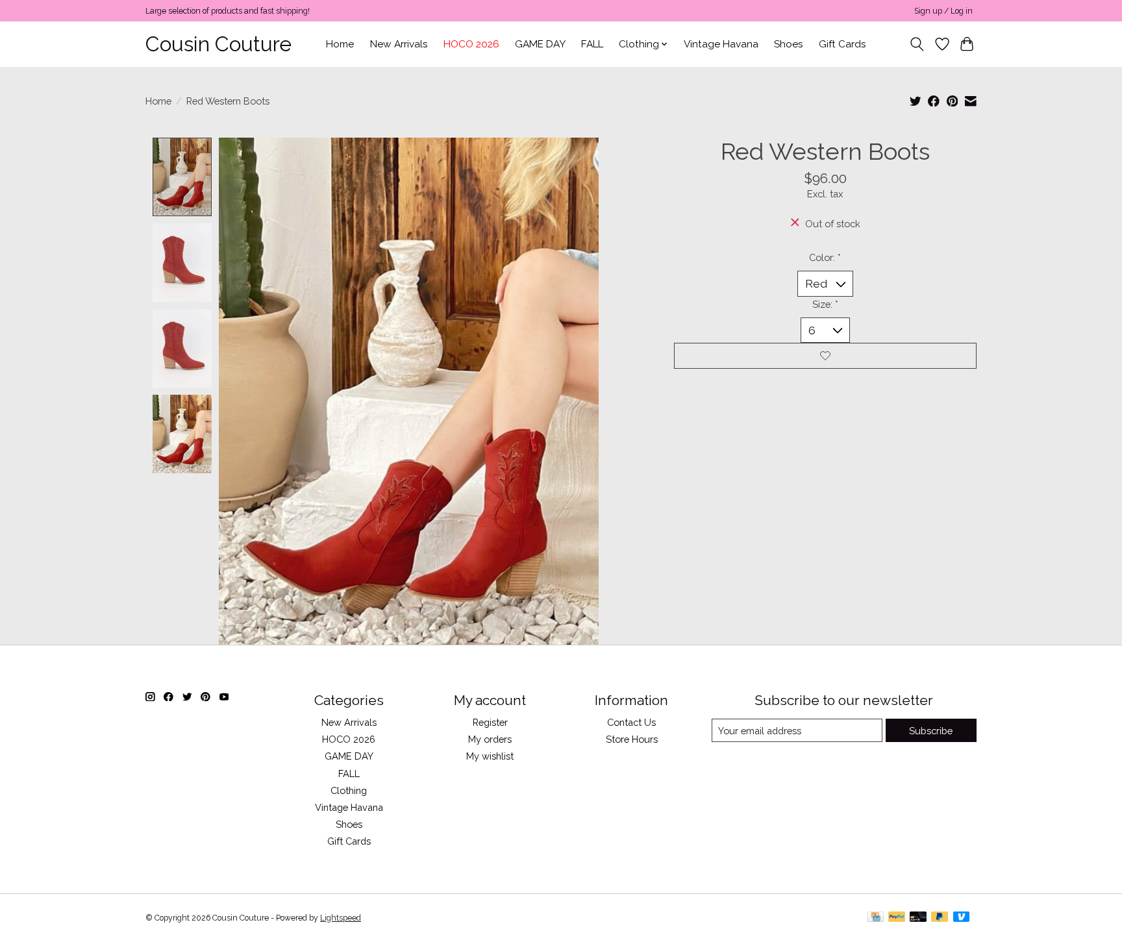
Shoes (788, 44)
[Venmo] (961, 917)
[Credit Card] (875, 917)
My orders (490, 739)
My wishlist (490, 756)
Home (340, 44)
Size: (825, 304)
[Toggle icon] (917, 44)
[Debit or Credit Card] (918, 917)
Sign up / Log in (943, 11)
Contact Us (631, 722)
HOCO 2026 (471, 44)
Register (490, 722)
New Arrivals (399, 44)
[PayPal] (896, 917)
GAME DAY (540, 44)
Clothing (348, 790)
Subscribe (931, 730)
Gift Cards (842, 44)
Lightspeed (340, 918)
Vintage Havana (721, 44)
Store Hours (632, 739)
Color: (825, 257)
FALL (592, 44)
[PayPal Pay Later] (939, 917)
